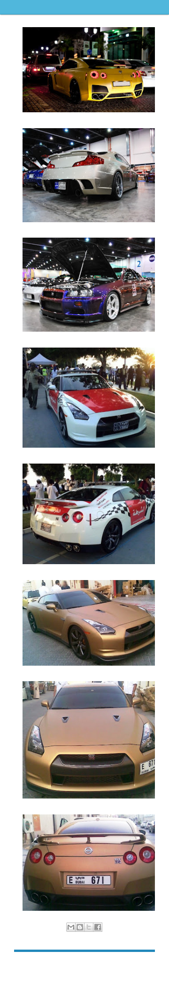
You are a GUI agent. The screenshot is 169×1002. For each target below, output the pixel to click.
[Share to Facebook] (97, 927)
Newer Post (30, 966)
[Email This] (71, 927)
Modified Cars (84, 937)
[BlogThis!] (79, 927)
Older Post (140, 966)
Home (86, 966)
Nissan (111, 937)
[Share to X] (88, 927)
